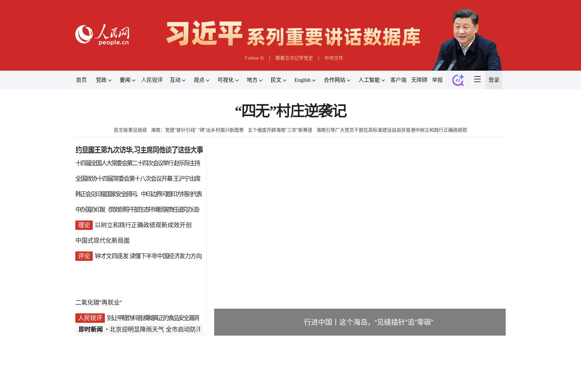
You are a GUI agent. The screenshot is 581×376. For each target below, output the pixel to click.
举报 (437, 80)
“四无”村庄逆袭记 (290, 111)
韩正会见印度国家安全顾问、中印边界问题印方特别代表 (138, 194)
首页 (81, 80)
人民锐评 (152, 80)
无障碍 (419, 80)
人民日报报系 (97, 367)
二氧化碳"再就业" (98, 302)
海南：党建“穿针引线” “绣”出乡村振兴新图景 (197, 130)
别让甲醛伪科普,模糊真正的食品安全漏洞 (152, 318)
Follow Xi (254, 58)
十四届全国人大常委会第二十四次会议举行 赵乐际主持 (137, 163)
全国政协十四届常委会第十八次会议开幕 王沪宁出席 (137, 178)
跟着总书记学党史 (294, 58)
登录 (494, 80)
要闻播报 (251, 367)
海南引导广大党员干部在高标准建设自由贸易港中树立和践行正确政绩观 (391, 130)
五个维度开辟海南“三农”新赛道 (280, 130)
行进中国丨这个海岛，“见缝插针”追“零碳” (368, 322)
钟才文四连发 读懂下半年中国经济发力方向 (148, 256)
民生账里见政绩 (130, 130)
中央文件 (333, 58)
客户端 (398, 80)
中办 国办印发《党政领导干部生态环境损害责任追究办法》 (138, 209)
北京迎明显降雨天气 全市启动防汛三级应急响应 (174, 329)
